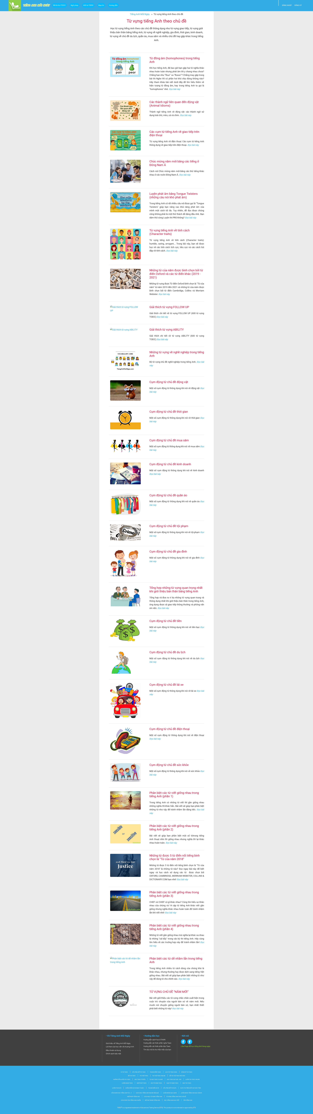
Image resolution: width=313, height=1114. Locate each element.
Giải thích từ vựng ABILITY (166, 329)
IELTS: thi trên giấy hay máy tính (190, 1088)
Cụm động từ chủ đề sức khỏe (169, 765)
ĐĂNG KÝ (298, 5)
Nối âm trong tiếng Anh (152, 1100)
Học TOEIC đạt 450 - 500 (174, 1079)
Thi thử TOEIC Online (158, 1075)
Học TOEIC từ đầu (139, 1079)
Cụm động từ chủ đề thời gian (168, 411)
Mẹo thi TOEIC (187, 1083)
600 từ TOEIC (88, 5)
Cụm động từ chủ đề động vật (168, 382)
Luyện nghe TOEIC (127, 1083)
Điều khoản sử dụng (113, 1050)
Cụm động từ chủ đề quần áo (168, 495)
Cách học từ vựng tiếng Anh (153, 1096)
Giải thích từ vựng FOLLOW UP (169, 307)
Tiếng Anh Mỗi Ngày (140, 14)
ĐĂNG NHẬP (287, 5)
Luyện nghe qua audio (170, 1093)
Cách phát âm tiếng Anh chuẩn (131, 1100)
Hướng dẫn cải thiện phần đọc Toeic (156, 1046)
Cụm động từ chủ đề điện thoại (169, 729)
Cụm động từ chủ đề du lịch (167, 652)
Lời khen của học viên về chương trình (120, 1047)
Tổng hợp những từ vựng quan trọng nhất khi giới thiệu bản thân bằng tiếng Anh (175, 589)
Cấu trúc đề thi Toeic (139, 1072)
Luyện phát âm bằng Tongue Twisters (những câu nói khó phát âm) (173, 195)
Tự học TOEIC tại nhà (156, 1079)
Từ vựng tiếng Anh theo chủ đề (176, 1096)
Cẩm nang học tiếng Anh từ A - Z (121, 1093)
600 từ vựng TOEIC (156, 1083)
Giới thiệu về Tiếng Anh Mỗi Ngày (118, 1043)
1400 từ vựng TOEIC (172, 1083)
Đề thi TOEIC (132, 1075)
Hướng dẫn (113, 5)
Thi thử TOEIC (144, 1075)
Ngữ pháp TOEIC (142, 1083)
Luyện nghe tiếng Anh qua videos (191, 1093)
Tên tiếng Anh (187, 1100)
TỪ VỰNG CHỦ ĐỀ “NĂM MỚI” (169, 991)
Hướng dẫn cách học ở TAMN (154, 1040)
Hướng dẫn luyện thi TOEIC (121, 1079)
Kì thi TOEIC (124, 1072)
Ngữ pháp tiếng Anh (133, 1096)
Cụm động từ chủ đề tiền (165, 621)
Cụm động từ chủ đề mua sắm (169, 440)
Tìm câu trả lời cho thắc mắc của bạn (157, 1050)
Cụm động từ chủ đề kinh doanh (170, 464)
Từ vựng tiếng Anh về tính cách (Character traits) (169, 232)
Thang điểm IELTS (153, 1088)
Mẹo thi (101, 5)
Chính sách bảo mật (113, 1054)
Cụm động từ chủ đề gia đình (168, 551)
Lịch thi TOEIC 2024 (171, 1072)
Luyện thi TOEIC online (192, 1079)
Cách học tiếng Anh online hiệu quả (147, 1093)
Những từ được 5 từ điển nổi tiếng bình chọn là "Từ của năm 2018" (174, 857)
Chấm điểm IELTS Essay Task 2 (134, 1088)
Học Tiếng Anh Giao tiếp (171, 1100)
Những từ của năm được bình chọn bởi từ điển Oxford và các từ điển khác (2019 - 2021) (176, 274)
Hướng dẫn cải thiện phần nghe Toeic (157, 1043)
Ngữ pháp (74, 5)
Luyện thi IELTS (116, 1088)
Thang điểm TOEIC (155, 1072)
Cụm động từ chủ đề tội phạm (168, 526)
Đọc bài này (174, 89)
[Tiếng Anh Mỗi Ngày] (15, 5)
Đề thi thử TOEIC (59, 5)
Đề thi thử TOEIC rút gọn (177, 1075)
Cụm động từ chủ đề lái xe (166, 684)
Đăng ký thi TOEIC (186, 1072)
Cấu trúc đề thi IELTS (169, 1088)
